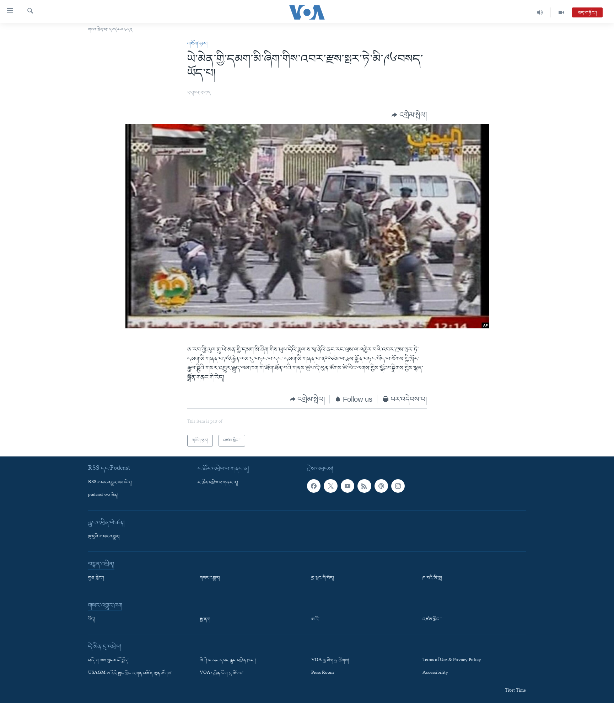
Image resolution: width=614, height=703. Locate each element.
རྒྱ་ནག (205, 619)
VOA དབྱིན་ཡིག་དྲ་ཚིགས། (221, 673)
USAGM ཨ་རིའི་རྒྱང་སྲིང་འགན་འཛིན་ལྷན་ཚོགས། (130, 673)
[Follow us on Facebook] (314, 485)
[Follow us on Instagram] (398, 485)
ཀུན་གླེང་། (96, 578)
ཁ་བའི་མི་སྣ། (432, 578)
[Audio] (540, 12)
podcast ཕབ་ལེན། (103, 495)
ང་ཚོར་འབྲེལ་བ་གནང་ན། (218, 482)
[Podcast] (381, 485)
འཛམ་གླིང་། (432, 619)
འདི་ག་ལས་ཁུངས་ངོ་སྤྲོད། (108, 660)
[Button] (409, 115)
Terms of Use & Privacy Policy (451, 660)
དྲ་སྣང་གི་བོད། (322, 578)
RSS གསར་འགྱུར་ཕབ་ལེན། (110, 482)
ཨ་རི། (315, 619)
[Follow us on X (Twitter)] (330, 485)
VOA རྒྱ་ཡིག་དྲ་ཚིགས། (330, 660)
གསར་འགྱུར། (210, 578)
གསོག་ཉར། (197, 43)
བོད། (91, 619)
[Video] (561, 12)
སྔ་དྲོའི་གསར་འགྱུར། (104, 536)
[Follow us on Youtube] (347, 485)
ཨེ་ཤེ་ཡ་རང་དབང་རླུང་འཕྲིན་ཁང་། (228, 660)
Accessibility (435, 673)
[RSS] (364, 485)
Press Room (322, 673)
